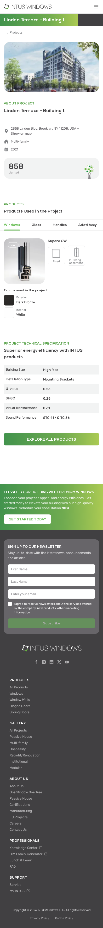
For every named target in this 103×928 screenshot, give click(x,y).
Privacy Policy (39, 918)
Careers (16, 823)
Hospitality (18, 749)
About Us (16, 786)
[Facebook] (36, 662)
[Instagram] (44, 662)
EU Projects (19, 817)
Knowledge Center (24, 848)
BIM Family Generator (26, 854)
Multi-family (19, 743)
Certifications (20, 805)
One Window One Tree (26, 792)
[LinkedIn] (51, 662)
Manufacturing (21, 811)
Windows (16, 694)
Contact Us (18, 830)
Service (15, 885)
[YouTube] (67, 662)
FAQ (13, 867)
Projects (16, 32)
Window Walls (20, 700)
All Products (19, 687)
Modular (16, 768)
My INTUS (17, 891)
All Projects (18, 730)
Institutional (19, 762)
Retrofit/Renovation (25, 755)
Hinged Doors (20, 706)
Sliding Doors (19, 712)
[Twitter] (59, 662)
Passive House (21, 737)
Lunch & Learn (21, 860)
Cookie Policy (64, 918)
